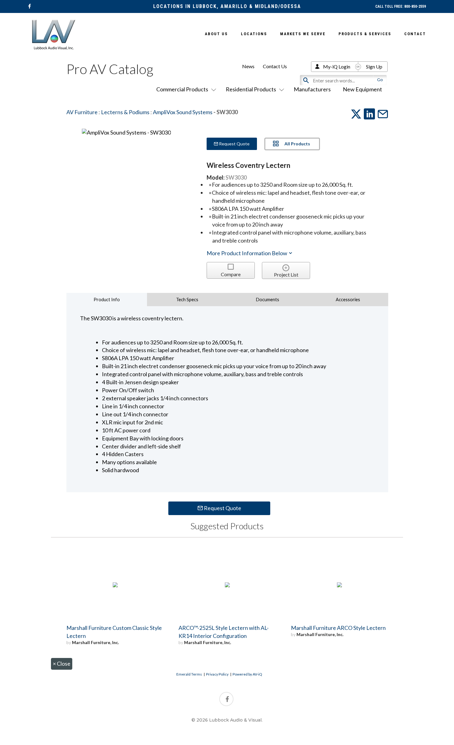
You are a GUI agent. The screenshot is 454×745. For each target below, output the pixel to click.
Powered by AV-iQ (247, 674)
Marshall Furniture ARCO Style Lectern (338, 627)
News (248, 66)
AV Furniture (82, 112)
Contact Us (275, 66)
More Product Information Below (247, 253)
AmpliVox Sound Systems (182, 112)
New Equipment (362, 89)
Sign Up (374, 66)
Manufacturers (312, 89)
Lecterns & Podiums (125, 112)
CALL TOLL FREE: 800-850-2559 (400, 6)
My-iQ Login (336, 66)
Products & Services (364, 33)
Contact (415, 33)
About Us (216, 33)
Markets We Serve (303, 33)
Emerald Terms (189, 674)
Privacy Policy (217, 674)
